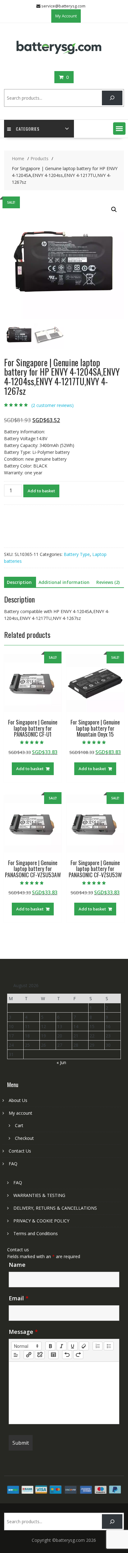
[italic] (61, 1346)
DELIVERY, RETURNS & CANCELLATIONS (55, 1208)
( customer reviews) (52, 405)
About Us (18, 1100)
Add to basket (41, 491)
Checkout (24, 1138)
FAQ (13, 1164)
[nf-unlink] (40, 1354)
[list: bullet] (109, 1346)
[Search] (112, 98)
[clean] (84, 1346)
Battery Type (77, 554)
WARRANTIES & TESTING (39, 1195)
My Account (66, 16)
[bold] (50, 1346)
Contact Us (20, 1151)
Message (23, 1331)
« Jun (61, 1062)
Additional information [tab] (64, 582)
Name (17, 1264)
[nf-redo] (78, 1354)
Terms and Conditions (35, 1233)
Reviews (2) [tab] (108, 582)
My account (20, 1113)
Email (19, 1298)
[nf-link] (29, 1354)
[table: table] (53, 1354)
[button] (119, 128)
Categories (27, 128)
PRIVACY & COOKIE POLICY (41, 1221)
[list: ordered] (98, 1346)
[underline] (73, 1346)
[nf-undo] (67, 1354)
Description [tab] (19, 582)
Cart (19, 1125)
